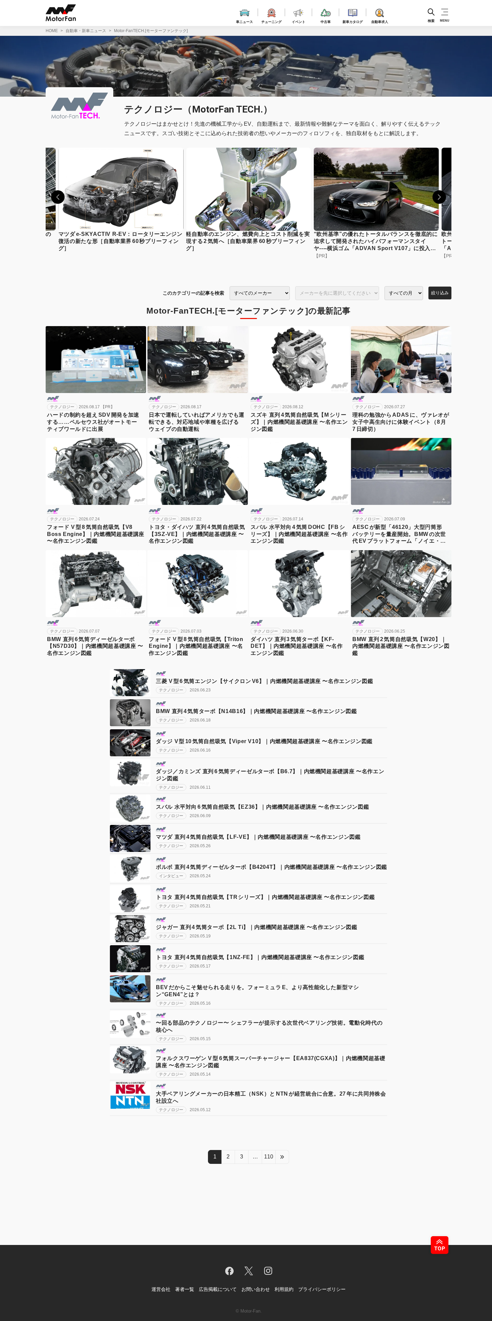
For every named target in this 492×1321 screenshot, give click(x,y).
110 (268, 1156)
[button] (58, 197)
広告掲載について (218, 1289)
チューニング (271, 21)
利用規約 (284, 1289)
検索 (431, 20)
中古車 (326, 21)
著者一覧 (184, 1289)
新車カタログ (353, 21)
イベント (298, 21)
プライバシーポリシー (322, 1289)
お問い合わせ (255, 1289)
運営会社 (160, 1289)
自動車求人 (379, 21)
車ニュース (244, 21)
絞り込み (440, 292)
